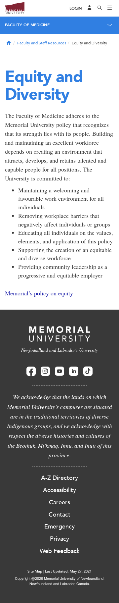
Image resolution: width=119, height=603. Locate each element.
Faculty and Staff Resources (41, 43)
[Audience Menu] (89, 8)
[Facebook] (31, 371)
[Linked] (73, 371)
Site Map (34, 571)
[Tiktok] (88, 371)
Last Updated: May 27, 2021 (68, 571)
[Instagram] (45, 371)
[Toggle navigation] (109, 8)
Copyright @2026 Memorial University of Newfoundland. (59, 578)
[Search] (100, 8)
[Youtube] (59, 371)
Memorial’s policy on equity (39, 293)
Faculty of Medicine (27, 25)
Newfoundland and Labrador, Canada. (59, 583)
